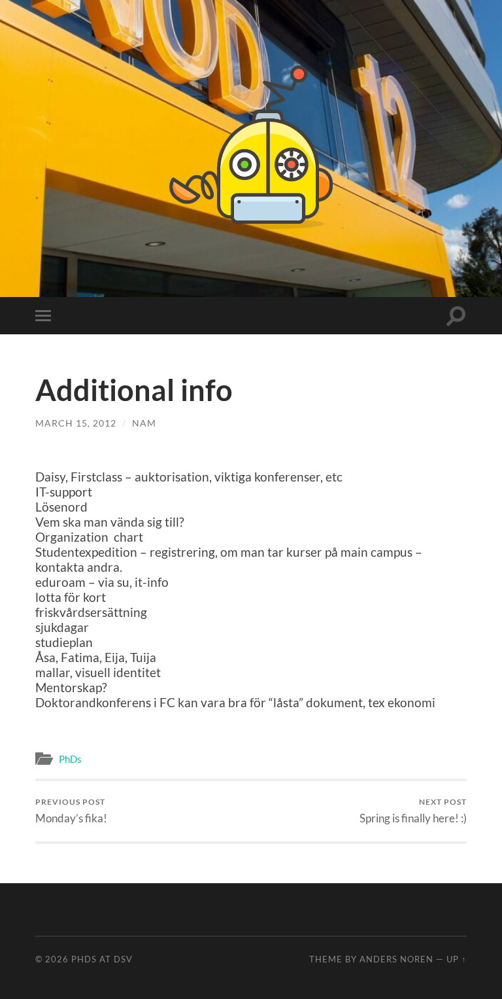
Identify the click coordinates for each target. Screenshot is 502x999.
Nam (144, 423)
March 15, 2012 (75, 423)
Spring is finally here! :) (413, 811)
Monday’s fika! (71, 811)
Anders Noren (396, 959)
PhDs (70, 759)
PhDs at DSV (102, 959)
